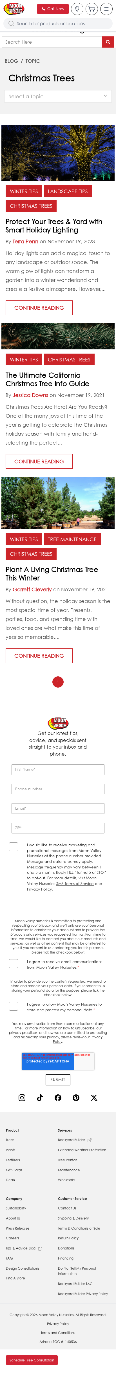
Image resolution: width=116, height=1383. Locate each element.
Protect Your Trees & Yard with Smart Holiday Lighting (54, 225)
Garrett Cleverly (32, 589)
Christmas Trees (31, 206)
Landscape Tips (68, 191)
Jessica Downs (30, 395)
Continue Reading (39, 308)
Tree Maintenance (72, 539)
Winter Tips (24, 191)
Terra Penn (25, 241)
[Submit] (108, 42)
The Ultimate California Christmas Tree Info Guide (48, 379)
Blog (11, 61)
